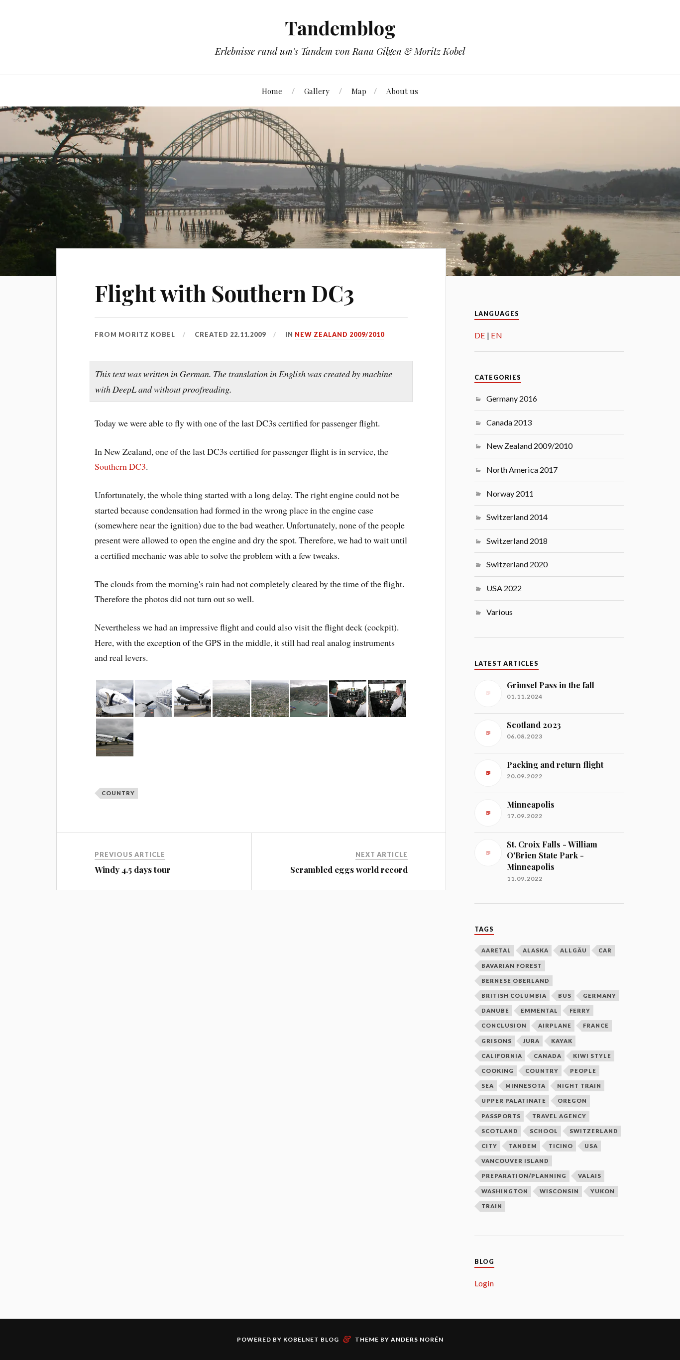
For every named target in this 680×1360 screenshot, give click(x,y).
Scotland (499, 1131)
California (501, 1055)
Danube (495, 1010)
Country (118, 793)
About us (402, 91)
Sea (487, 1085)
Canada (548, 1055)
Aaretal (496, 950)
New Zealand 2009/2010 (339, 334)
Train (491, 1206)
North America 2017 (522, 469)
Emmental (539, 1010)
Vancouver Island (515, 1160)
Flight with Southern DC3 (224, 293)
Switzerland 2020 (517, 564)
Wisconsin (559, 1191)
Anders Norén (417, 1339)
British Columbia (514, 995)
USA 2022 (504, 588)
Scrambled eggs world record (349, 869)
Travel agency (559, 1116)
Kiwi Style (592, 1055)
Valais (589, 1175)
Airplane (554, 1025)
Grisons (496, 1041)
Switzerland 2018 (517, 540)
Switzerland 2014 (517, 517)
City (489, 1146)
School (544, 1131)
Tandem (523, 1146)
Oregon (572, 1100)
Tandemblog (340, 27)
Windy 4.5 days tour (133, 869)
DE (479, 335)
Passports (501, 1116)
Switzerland (593, 1131)
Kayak (561, 1041)
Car (605, 950)
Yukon (602, 1191)
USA (591, 1146)
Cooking (497, 1070)
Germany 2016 (511, 398)
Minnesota (525, 1085)
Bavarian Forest (511, 965)
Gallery (317, 91)
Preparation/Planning (524, 1175)
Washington (504, 1191)
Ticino (561, 1146)
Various (499, 612)
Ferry (579, 1010)
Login (484, 1283)
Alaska (536, 950)
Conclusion (504, 1025)
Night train (579, 1085)
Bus (564, 995)
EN (496, 335)
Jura (531, 1041)
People (583, 1070)
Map (358, 91)
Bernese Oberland (515, 980)
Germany (599, 995)
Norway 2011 (510, 493)
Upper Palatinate (513, 1100)
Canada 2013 (509, 422)
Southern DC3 (120, 466)
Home (272, 91)
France (596, 1025)
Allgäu (573, 950)
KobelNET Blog (311, 1339)
